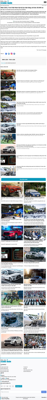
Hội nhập (25, 368)
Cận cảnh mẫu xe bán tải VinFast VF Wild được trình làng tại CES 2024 (11, 328)
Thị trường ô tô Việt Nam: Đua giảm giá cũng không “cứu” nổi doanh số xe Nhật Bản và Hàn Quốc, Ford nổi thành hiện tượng (31, 146)
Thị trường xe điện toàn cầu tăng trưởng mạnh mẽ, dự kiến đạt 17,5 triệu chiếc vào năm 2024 (31, 167)
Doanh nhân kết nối (4, 368)
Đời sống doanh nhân (5, 5)
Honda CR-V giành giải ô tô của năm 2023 (9, 241)
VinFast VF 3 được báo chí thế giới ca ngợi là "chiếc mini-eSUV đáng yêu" (30, 80)
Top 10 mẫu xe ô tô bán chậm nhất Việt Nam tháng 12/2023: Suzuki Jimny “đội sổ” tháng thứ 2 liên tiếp (31, 103)
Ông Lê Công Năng (5, 398)
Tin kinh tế (25, 367)
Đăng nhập (3, 63)
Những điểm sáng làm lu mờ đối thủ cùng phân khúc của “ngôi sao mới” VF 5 (30, 91)
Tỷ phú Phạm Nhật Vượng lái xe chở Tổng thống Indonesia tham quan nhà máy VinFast (33, 242)
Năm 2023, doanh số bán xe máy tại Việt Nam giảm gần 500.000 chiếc (29, 112)
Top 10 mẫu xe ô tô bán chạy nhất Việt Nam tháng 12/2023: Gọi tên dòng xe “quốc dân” (30, 124)
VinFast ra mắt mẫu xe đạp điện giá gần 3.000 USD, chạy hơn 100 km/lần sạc (30, 134)
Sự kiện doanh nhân (4, 367)
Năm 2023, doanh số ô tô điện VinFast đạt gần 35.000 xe (26, 70)
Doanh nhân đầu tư (27, 371)
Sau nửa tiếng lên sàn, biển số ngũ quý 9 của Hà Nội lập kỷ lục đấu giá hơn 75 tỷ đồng (31, 156)
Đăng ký (44, 391)
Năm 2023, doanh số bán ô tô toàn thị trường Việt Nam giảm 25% (34, 307)
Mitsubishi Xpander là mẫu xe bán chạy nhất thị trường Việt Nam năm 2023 (35, 285)
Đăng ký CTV (18, 386)
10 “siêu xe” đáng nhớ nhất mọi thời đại (31, 262)
